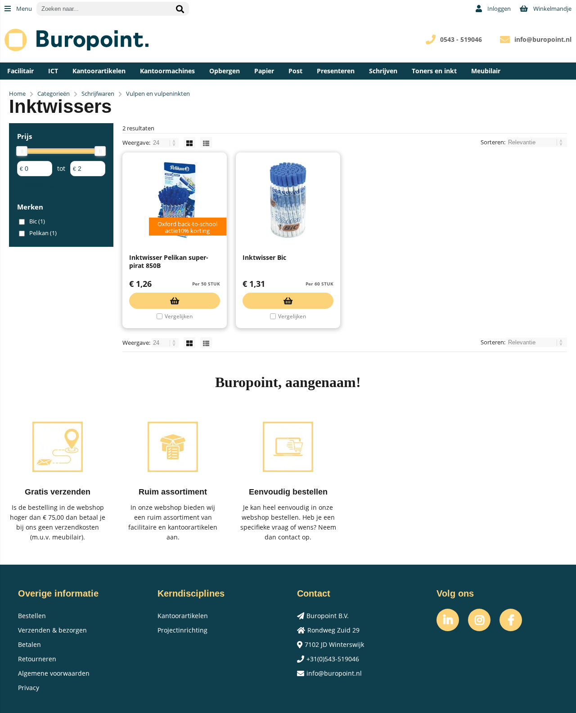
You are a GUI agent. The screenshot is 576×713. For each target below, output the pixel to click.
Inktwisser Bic (264, 257)
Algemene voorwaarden (54, 673)
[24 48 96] (166, 142)
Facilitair (20, 71)
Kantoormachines (167, 71)
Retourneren (37, 659)
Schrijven (383, 71)
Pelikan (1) (43, 233)
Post (295, 71)
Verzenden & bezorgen (52, 630)
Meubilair (485, 71)
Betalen (29, 644)
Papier (264, 71)
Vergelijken (179, 316)
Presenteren (336, 71)
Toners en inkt (434, 71)
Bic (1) (37, 221)
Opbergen (224, 71)
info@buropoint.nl (543, 39)
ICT (53, 71)
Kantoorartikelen (99, 71)
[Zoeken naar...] (180, 9)
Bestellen (32, 615)
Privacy (28, 687)
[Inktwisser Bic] (288, 200)
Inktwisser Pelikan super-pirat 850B (168, 261)
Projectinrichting (182, 630)
